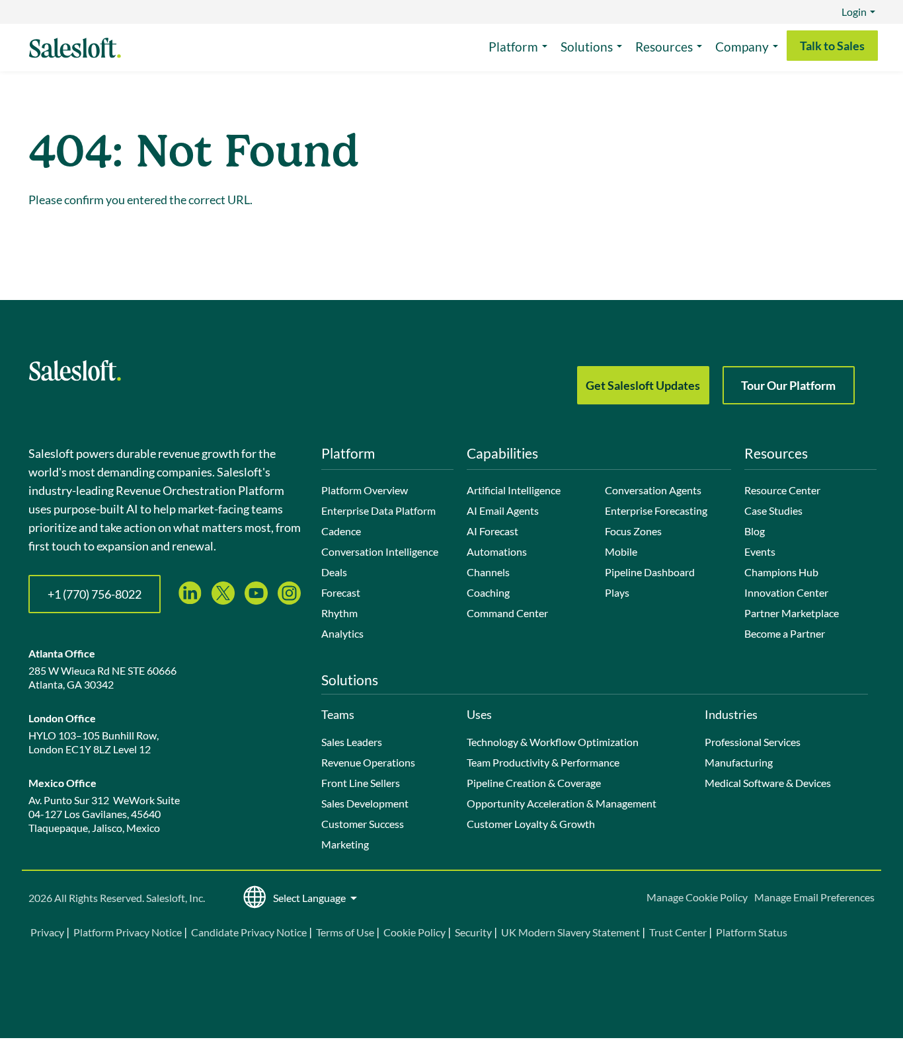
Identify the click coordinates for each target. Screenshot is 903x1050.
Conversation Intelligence (379, 551)
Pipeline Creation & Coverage (534, 782)
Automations (497, 551)
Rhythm (339, 613)
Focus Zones (633, 531)
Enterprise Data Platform (378, 510)
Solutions (587, 46)
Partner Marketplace (791, 613)
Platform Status (751, 932)
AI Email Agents (503, 510)
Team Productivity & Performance (543, 762)
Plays (617, 592)
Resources (664, 46)
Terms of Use (345, 932)
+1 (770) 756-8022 (94, 594)
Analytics (342, 633)
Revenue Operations (368, 762)
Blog (754, 531)
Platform (513, 46)
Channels (488, 572)
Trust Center (678, 932)
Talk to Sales (832, 45)
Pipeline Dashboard (650, 572)
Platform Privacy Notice (127, 932)
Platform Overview (364, 490)
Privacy (48, 932)
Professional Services (753, 741)
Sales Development (365, 803)
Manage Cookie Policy (697, 897)
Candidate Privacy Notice (249, 932)
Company (742, 46)
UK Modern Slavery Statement (570, 932)
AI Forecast (492, 531)
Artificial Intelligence (514, 490)
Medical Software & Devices (768, 782)
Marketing (345, 844)
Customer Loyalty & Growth (531, 823)
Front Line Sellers (360, 782)
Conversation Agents (653, 490)
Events (759, 551)
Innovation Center (786, 592)
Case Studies (773, 510)
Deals (334, 572)
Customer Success (362, 823)
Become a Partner (784, 633)
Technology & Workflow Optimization (553, 741)
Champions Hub (781, 572)
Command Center (507, 613)
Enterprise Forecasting (656, 510)
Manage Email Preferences (814, 897)
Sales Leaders (351, 741)
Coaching (488, 592)
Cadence (341, 531)
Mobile (621, 551)
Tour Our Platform (788, 385)
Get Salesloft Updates (643, 385)
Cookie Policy (414, 932)
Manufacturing (739, 762)
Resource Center (782, 490)
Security (473, 932)
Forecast (340, 592)
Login (854, 11)
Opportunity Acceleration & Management (561, 803)
